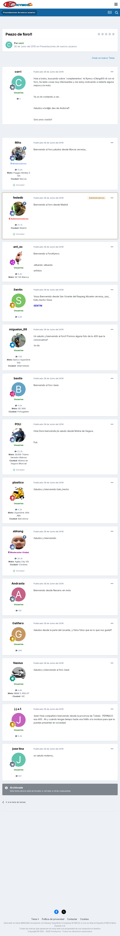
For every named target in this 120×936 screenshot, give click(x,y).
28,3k (20, 558)
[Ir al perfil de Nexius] (19, 674)
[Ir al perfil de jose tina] (19, 760)
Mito (18, 142)
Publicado (49, 71)
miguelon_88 (18, 329)
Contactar (72, 919)
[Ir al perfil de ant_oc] (19, 258)
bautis (18, 378)
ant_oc (18, 246)
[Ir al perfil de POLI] (19, 435)
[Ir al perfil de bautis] (19, 389)
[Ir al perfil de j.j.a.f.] (19, 720)
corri (18, 71)
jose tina (18, 748)
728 (20, 356)
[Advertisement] (60, 23)
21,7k (19, 225)
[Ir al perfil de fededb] (19, 209)
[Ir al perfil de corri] (8, 44)
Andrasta (18, 583)
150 (20, 610)
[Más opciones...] (112, 72)
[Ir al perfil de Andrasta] (19, 594)
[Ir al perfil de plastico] (19, 493)
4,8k (19, 690)
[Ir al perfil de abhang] (19, 542)
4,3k (19, 509)
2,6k (19, 317)
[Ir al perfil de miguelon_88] (19, 340)
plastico (18, 482)
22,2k (20, 451)
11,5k (19, 405)
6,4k (19, 274)
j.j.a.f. (18, 709)
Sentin (18, 289)
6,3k (19, 736)
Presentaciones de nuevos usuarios (58, 46)
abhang (18, 531)
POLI (18, 424)
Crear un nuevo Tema (103, 58)
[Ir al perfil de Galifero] (19, 634)
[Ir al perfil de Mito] (19, 154)
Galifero (18, 623)
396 (20, 650)
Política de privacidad (53, 919)
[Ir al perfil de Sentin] (19, 301)
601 (20, 776)
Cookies (84, 919)
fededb (18, 197)
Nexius (18, 663)
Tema (34, 919)
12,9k (19, 169)
